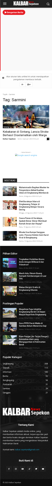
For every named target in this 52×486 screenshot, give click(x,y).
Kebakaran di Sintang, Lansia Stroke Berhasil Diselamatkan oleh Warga (26, 133)
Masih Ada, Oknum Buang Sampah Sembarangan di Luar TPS (32, 276)
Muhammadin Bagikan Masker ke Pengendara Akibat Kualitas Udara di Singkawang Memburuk (34, 190)
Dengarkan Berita (14, 12)
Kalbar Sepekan (9, 139)
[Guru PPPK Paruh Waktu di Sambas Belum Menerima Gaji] (10, 327)
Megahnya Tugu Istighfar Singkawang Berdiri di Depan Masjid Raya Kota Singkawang (32, 312)
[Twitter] (36, 469)
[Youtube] (22, 469)
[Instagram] (15, 469)
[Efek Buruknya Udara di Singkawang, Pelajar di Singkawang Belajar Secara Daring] (10, 205)
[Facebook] (9, 469)
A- (22, 84)
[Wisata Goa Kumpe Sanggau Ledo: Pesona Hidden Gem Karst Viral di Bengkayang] (10, 236)
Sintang (6, 127)
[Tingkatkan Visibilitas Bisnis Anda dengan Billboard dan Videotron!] (10, 263)
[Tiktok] (29, 469)
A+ (29, 84)
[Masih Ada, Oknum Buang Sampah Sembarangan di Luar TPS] (10, 277)
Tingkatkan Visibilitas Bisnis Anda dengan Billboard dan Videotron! (31, 262)
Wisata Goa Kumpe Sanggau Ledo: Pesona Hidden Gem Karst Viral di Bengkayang (34, 235)
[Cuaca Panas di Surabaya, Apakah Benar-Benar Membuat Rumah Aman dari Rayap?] (10, 222)
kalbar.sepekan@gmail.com (27, 449)
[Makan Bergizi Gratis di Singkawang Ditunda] (10, 291)
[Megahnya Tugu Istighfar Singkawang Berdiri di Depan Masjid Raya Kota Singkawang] (10, 313)
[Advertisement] (26, 41)
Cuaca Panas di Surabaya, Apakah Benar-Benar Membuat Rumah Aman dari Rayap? (33, 221)
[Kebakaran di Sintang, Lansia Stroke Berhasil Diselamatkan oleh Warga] (26, 116)
